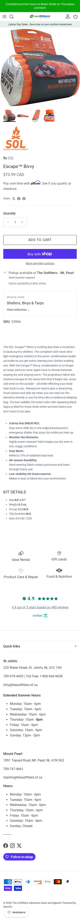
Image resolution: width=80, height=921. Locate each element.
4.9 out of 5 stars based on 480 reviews (40, 607)
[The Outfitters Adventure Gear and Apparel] (40, 16)
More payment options (40, 263)
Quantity (9, 213)
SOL (11, 158)
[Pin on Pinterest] (23, 198)
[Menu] (4, 16)
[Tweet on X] (13, 198)
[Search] (13, 16)
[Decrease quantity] (7, 222)
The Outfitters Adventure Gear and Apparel (36, 902)
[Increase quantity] (23, 222)
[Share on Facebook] (18, 198)
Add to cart (40, 240)
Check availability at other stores (27, 283)
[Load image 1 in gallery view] (40, 67)
